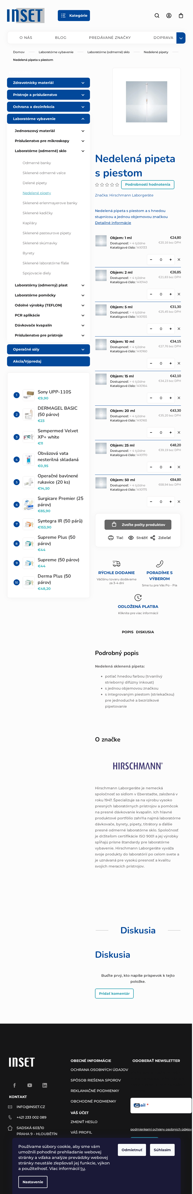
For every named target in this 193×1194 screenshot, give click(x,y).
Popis (127, 632)
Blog (61, 37)
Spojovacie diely (37, 273)
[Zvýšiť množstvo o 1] (170, 260)
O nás (26, 37)
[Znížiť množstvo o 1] (151, 260)
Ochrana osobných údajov (99, 1069)
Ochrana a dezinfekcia (34, 106)
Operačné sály (26, 349)
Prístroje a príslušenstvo (35, 94)
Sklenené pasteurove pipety (47, 233)
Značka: (124, 195)
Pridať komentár (114, 993)
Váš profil (81, 1132)
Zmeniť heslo (84, 1122)
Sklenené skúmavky (40, 243)
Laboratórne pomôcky (35, 295)
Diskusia (145, 632)
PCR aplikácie (27, 315)
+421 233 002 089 (31, 1117)
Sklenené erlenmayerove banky (50, 203)
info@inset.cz (31, 1107)
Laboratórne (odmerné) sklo (40, 151)
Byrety (28, 253)
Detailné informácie (113, 223)
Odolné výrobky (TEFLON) (38, 305)
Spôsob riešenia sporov (96, 1080)
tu (82, 1168)
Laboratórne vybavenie (34, 119)
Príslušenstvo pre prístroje (39, 335)
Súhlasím (162, 1150)
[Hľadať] (157, 16)
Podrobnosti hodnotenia (147, 184)
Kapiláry (30, 223)
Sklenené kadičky (38, 213)
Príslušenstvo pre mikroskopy (42, 141)
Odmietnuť (132, 1150)
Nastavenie (33, 1182)
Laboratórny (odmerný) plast (41, 285)
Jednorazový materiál (35, 131)
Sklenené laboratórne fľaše (46, 263)
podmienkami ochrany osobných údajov (161, 1129)
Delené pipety (35, 183)
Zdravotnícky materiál (33, 82)
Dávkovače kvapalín (33, 325)
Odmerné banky (37, 163)
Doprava (163, 37)
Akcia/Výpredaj (27, 361)
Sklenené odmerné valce (44, 173)
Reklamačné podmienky (95, 1091)
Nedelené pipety (37, 193)
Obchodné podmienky (93, 1101)
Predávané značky (110, 37)
